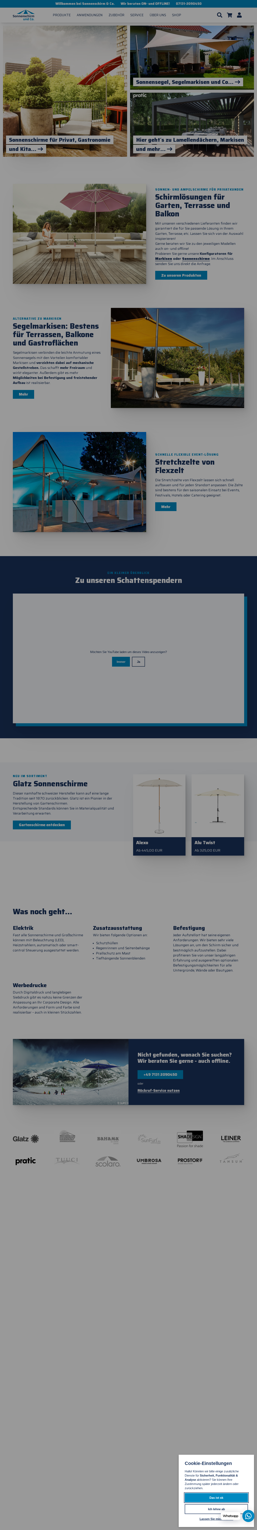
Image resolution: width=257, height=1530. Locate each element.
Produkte (62, 15)
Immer (121, 661)
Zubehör (116, 15)
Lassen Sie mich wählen (216, 1518)
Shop (176, 15)
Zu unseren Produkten (181, 275)
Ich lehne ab (216, 1509)
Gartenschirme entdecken (42, 825)
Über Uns (158, 15)
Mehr (23, 394)
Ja (138, 661)
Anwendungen (90, 15)
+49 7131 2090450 (160, 1074)
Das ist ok (216, 1497)
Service (137, 15)
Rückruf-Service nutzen (159, 1090)
